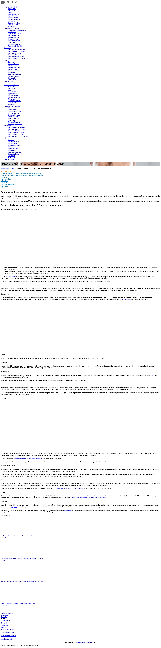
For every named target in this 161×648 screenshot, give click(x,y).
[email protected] (6, 639)
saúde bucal (68, 510)
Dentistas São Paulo (15, 53)
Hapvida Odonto (13, 14)
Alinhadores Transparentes (17, 30)
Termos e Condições (7, 632)
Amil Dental (12, 9)
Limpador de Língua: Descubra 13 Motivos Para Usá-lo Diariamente (23, 558)
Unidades (7, 48)
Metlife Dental (13, 18)
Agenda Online (9, 81)
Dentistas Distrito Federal (17, 51)
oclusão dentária (11, 276)
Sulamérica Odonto (14, 23)
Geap (10, 12)
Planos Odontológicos (11, 7)
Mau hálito (11, 73)
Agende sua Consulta (4, 616)
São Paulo (4, 624)
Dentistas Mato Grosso (16, 57)
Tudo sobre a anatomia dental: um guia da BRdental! (89, 498)
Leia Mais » (4, 538)
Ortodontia (11, 42)
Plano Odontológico (14, 74)
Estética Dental (13, 35)
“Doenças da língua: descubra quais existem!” (29, 459)
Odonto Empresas (14, 19)
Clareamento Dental (14, 34)
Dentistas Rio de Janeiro (16, 50)
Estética (11, 62)
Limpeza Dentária (14, 41)
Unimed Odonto (13, 25)
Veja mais (11, 26)
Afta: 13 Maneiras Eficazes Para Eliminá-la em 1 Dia (18, 604)
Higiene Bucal (12, 69)
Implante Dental (13, 39)
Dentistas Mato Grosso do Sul (18, 58)
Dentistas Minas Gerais (16, 55)
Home (3, 169)
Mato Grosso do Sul (7, 629)
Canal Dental (12, 32)
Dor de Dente (12, 65)
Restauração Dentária (15, 46)
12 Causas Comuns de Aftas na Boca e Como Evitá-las (19, 536)
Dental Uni (11, 10)
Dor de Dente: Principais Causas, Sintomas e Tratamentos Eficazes (23, 581)
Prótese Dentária (14, 44)
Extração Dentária (14, 37)
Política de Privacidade (8, 636)
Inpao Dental (12, 16)
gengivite (14, 507)
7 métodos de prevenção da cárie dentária (69, 489)
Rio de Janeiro (5, 620)
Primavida (11, 21)
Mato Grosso (5, 627)
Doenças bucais (13, 64)
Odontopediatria (13, 76)
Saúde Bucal (12, 80)
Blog (5, 60)
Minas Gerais (5, 626)
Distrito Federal (6, 622)
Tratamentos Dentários (12, 28)
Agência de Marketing (85, 642)
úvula (151, 375)
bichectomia (126, 299)
